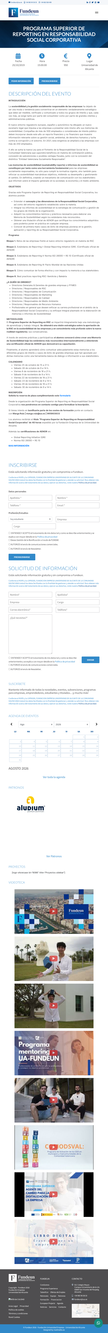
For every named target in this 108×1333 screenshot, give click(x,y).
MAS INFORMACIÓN (19, 445)
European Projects (47, 1303)
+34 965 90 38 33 (31, 2)
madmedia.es (59, 1330)
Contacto (62, 1307)
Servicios (52, 1307)
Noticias (43, 1307)
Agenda (60, 1303)
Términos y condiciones (18, 1313)
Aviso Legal (13, 1306)
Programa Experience (49, 1288)
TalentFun (44, 1292)
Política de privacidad (87, 482)
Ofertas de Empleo (57, 1292)
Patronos (61, 1296)
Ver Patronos (54, 856)
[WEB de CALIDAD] (16, 1299)
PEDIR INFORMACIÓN (21, 81)
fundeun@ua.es (16, 2)
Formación (44, 1299)
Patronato (44, 1296)
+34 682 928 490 (46, 2)
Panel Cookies (14, 1317)
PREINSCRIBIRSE (50, 81)
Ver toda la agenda (54, 777)
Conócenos (44, 1285)
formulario (65, 395)
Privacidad (24, 1306)
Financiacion (56, 1299)
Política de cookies (16, 1309)
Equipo (53, 1296)
